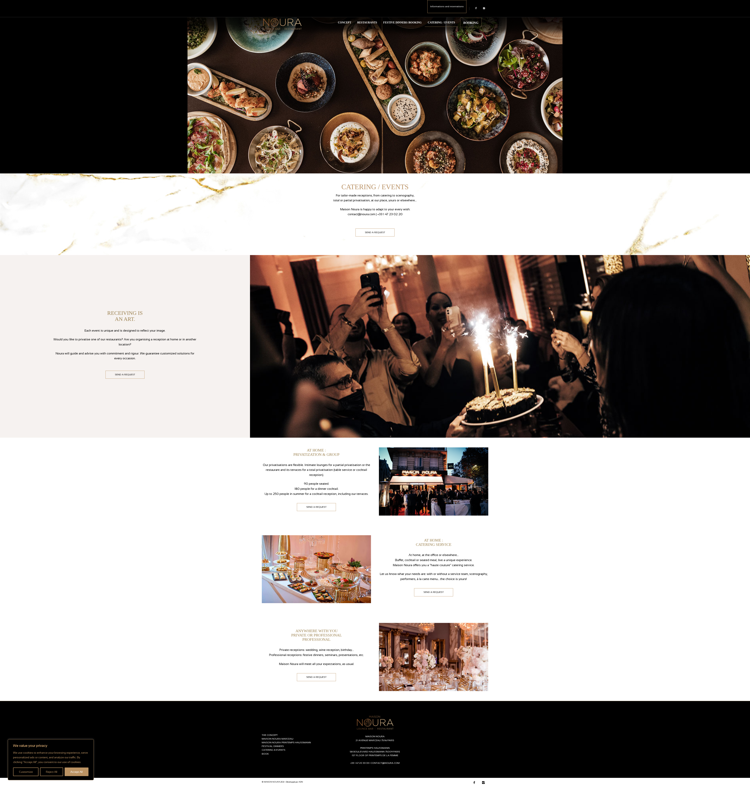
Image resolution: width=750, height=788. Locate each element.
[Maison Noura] (282, 22)
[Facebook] (475, 8)
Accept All (76, 771)
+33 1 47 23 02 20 (390, 214)
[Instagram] (484, 8)
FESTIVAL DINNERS (273, 746)
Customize (26, 771)
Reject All (51, 771)
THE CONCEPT (270, 735)
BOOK (265, 753)
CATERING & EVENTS (273, 750)
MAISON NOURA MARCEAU (277, 738)
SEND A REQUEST (375, 232)
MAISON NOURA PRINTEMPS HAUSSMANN (286, 742)
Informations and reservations (447, 6)
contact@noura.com (361, 214)
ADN (301, 782)
